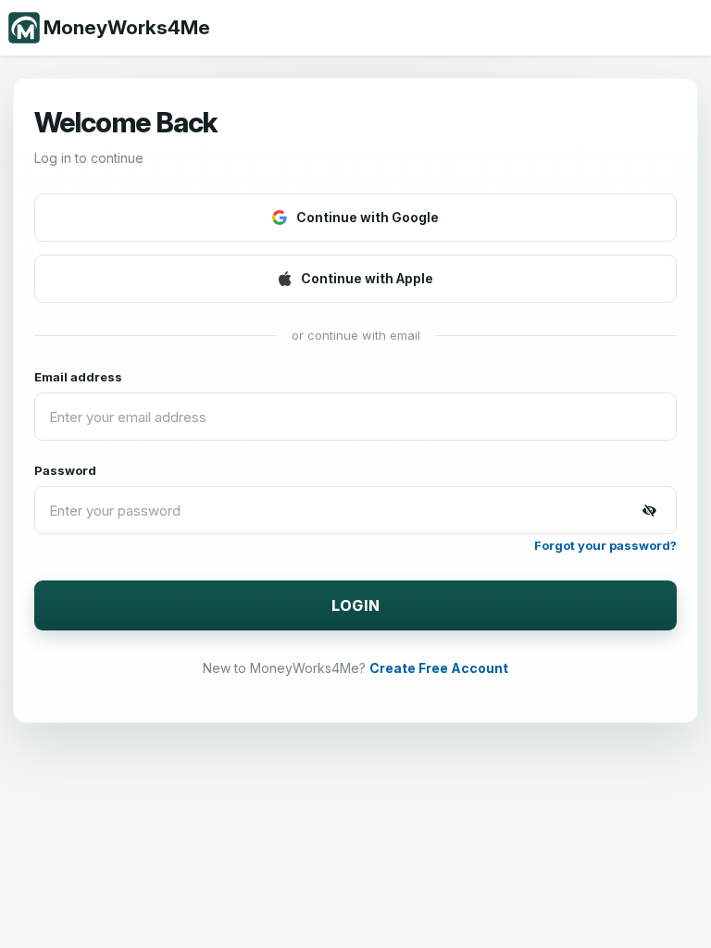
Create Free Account (438, 668)
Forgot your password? (605, 545)
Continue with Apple (367, 278)
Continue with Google (367, 217)
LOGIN (355, 605)
